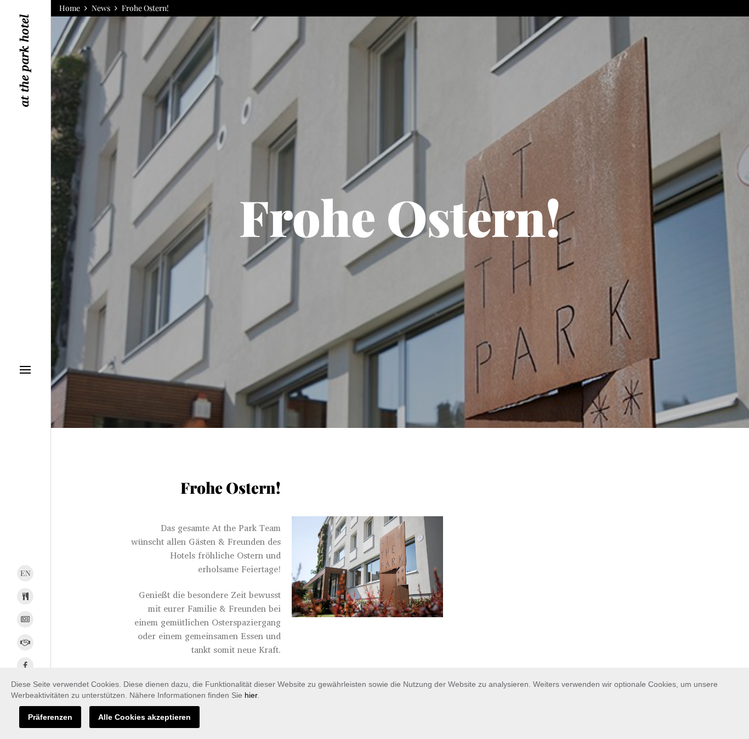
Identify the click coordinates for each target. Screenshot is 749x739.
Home (69, 8)
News (101, 8)
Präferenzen (50, 717)
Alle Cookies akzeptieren (144, 717)
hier (251, 695)
